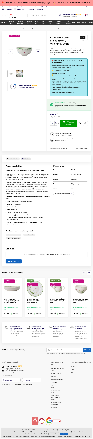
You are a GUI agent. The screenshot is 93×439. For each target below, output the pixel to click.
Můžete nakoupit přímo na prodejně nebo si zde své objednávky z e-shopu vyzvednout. (81, 335)
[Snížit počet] (56, 124)
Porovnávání (8, 9)
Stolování (9, 28)
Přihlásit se (40, 9)
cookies (44, 433)
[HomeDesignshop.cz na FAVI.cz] (42, 421)
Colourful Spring (24, 196)
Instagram (29, 384)
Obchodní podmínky (57, 379)
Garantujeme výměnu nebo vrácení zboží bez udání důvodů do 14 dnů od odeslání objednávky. (38, 333)
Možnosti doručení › (60, 140)
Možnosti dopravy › (74, 103)
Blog (71, 372)
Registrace (31, 9)
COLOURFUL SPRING (41, 28)
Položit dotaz (14, 261)
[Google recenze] (49, 421)
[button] (38, 51)
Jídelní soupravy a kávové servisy (24, 28)
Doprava (37, 7)
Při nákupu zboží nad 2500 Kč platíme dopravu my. (16, 333)
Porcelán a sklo (29, 235)
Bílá (72, 170)
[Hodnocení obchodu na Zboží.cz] (56, 421)
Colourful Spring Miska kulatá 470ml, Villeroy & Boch (81, 300)
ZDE (73, 92)
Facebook (18, 384)
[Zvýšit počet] (56, 122)
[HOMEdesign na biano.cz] (35, 421)
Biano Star (54, 382)
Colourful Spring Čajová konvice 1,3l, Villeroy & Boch (57, 300)
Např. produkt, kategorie (39, 15)
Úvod (3, 28)
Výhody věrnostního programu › (64, 135)
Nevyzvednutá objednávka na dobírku (55, 397)
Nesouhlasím (53, 433)
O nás (72, 369)
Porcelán (74, 179)
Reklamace (54, 407)
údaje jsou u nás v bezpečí (56, 353)
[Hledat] (30, 15)
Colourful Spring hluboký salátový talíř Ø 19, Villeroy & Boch (11, 300)
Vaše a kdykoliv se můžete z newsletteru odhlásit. (66, 353)
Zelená (76, 170)
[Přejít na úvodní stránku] (9, 15)
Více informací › (55, 54)
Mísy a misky (75, 184)
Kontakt (31, 7)
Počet (52, 123)
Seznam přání (20, 9)
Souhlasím (64, 433)
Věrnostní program (46, 7)
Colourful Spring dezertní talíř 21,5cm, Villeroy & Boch (34, 300)
